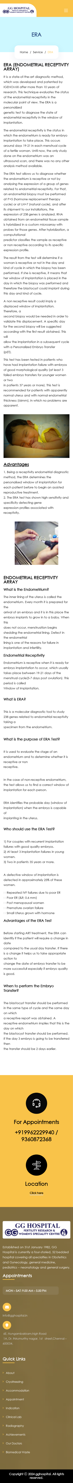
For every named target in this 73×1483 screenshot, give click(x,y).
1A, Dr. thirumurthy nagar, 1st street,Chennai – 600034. (35, 1341)
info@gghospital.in (15, 1315)
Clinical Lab (14, 1417)
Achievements (15, 1434)
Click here (36, 1193)
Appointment (15, 1399)
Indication (12, 1408)
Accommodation (17, 1390)
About (10, 1373)
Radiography (15, 1426)
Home (24, 52)
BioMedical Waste (18, 1452)
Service (38, 52)
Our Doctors (14, 1443)
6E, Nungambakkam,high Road (24, 1333)
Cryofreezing (14, 1381)
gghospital (43, 1474)
